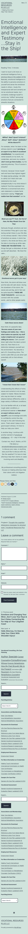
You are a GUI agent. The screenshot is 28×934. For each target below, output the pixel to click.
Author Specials (9, 656)
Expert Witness (14, 500)
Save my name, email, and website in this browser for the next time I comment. (15, 593)
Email (3, 573)
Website (3, 583)
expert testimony (6, 504)
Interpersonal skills (6, 507)
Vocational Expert (12, 679)
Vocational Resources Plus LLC (6, 5)
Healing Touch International (10, 763)
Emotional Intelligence (12, 502)
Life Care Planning (15, 672)
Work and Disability (19, 679)
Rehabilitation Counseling (10, 675)
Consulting (16, 660)
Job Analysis (15, 669)
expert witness (15, 504)
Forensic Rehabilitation (16, 663)
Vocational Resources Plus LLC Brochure (14, 748)
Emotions (21, 502)
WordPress (17, 927)
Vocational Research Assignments (12, 746)
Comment (5, 545)
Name (3, 564)
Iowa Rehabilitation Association (11, 718)
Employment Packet (7, 756)
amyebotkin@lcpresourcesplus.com (14, 446)
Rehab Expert (7, 498)
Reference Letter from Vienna (10, 736)
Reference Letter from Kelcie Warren (12, 733)
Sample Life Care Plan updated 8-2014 (13, 738)
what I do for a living (11, 176)
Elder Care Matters (7, 715)
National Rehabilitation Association (12, 721)
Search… (4, 683)
